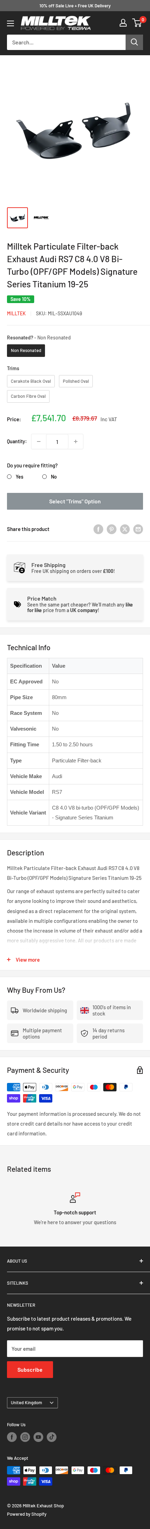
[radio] (26, 350)
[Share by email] (138, 529)
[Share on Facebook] (98, 529)
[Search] (134, 42)
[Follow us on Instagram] (25, 1437)
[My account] (123, 23)
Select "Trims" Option (75, 501)
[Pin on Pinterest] (112, 529)
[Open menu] (10, 23)
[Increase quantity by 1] (75, 441)
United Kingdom (26, 1402)
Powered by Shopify (26, 1514)
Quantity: (17, 441)
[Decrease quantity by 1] (38, 441)
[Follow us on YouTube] (38, 1437)
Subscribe (30, 1369)
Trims (13, 368)
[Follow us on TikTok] (52, 1437)
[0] (137, 23)
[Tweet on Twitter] (125, 529)
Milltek (16, 313)
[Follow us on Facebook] (12, 1437)
